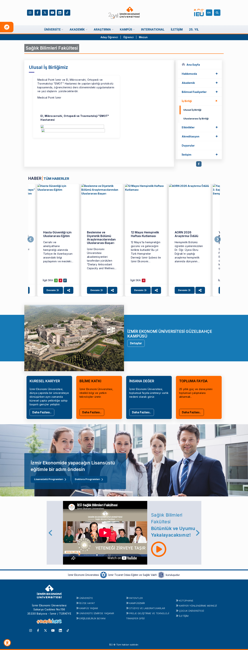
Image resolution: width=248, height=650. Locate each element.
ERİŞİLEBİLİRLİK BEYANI (92, 618)
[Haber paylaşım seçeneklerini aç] (68, 290)
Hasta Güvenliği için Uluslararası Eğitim (57, 234)
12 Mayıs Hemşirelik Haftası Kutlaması (145, 234)
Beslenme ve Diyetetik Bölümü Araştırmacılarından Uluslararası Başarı (101, 237)
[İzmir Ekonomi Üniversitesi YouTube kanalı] (52, 12)
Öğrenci (128, 37)
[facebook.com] (199, 164)
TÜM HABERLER (56, 178)
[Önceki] (30, 239)
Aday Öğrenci (109, 37)
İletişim (200, 154)
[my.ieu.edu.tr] (199, 12)
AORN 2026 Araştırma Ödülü (186, 234)
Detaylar (136, 343)
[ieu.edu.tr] (124, 12)
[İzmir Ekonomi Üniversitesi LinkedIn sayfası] (60, 12)
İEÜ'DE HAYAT (87, 603)
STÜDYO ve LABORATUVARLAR (147, 608)
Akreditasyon (200, 136)
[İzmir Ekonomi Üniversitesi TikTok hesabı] (67, 12)
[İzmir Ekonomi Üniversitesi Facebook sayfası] (37, 12)
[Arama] (218, 12)
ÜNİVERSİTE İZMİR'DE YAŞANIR (96, 613)
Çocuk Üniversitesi (191, 610)
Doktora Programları (87, 479)
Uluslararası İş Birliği (196, 118)
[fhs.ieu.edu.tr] (58, 205)
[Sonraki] (217, 239)
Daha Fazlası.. (42, 412)
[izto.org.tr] (103, 574)
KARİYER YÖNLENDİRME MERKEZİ (198, 605)
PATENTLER (136, 598)
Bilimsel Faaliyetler (200, 91)
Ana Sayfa (193, 64)
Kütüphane (186, 600)
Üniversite (86, 598)
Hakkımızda (200, 73)
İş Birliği (200, 100)
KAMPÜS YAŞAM (88, 608)
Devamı (51, 290)
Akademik (200, 82)
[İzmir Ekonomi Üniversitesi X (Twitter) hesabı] (45, 12)
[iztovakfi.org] (161, 574)
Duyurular (188, 145)
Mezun (143, 37)
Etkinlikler (200, 127)
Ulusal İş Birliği (192, 109)
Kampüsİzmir (137, 603)
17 (65, 280)
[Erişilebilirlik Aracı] (7, 642)
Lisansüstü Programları (48, 479)
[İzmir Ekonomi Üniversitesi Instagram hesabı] (30, 12)
